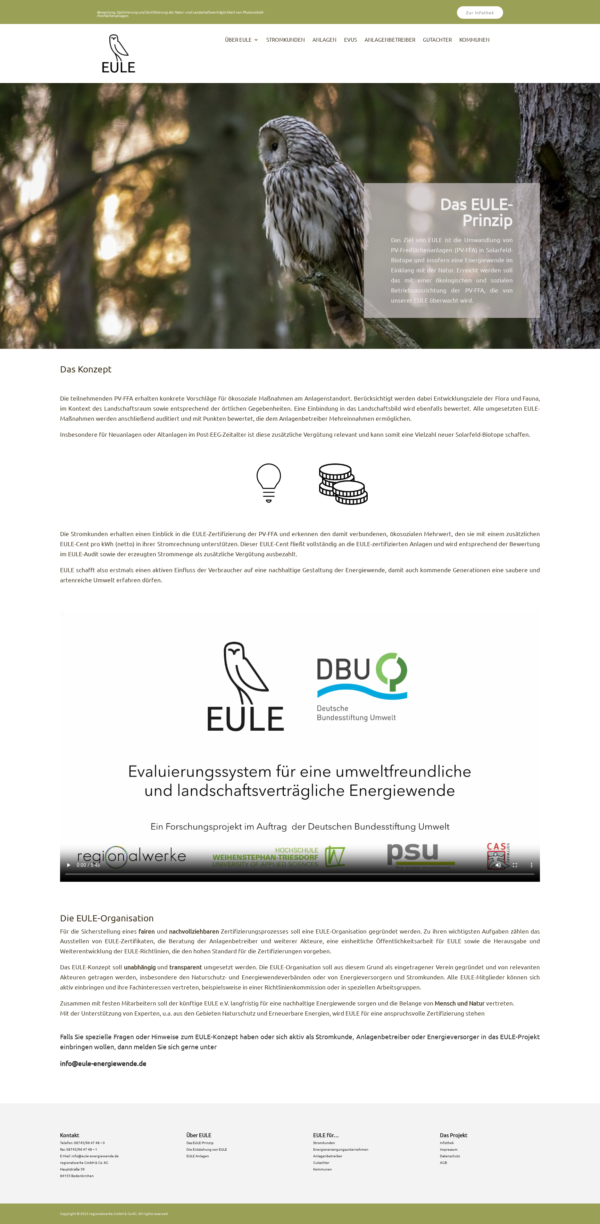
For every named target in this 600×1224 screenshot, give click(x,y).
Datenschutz (450, 1155)
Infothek (447, 1142)
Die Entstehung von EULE (206, 1149)
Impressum (449, 1149)
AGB (443, 1162)
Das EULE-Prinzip (200, 1142)
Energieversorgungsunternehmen (340, 1149)
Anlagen (324, 40)
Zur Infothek (480, 12)
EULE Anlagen (197, 1155)
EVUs (350, 40)
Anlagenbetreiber (390, 40)
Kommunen (474, 40)
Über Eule (238, 40)
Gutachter (437, 40)
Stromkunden (285, 40)
